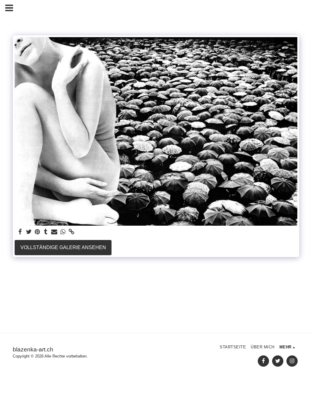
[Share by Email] (54, 232)
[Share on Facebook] (20, 232)
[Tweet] (29, 232)
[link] (71, 232)
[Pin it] (37, 232)
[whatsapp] (63, 232)
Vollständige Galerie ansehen (63, 247)
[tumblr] (46, 232)
